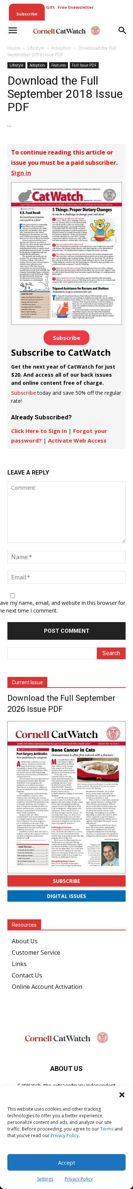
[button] (122, 1095)
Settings (45, 1179)
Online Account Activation (47, 987)
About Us (25, 941)
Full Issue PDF (84, 65)
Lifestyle (35, 48)
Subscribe (66, 337)
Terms (106, 1129)
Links (19, 964)
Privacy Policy (65, 1135)
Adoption (61, 48)
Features (58, 65)
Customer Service (36, 952)
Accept (66, 1162)
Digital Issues (66, 895)
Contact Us (27, 975)
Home (13, 48)
